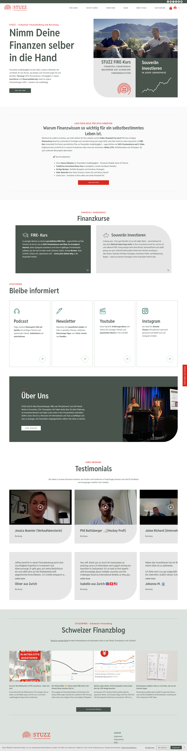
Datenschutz (119, 739)
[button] (170, 8)
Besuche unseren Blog (59, 640)
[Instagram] (168, 2)
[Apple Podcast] (173, 2)
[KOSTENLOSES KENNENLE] (87, 270)
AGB (116, 742)
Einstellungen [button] (149, 747)
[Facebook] (179, 2)
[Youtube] (181, 2)
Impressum (118, 736)
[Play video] (40, 507)
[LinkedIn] (176, 2)
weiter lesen (20, 578)
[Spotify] (171, 2)
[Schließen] (184, 747)
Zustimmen (176, 747)
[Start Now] (42, 359)
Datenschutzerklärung (128, 747)
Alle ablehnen (162, 747)
